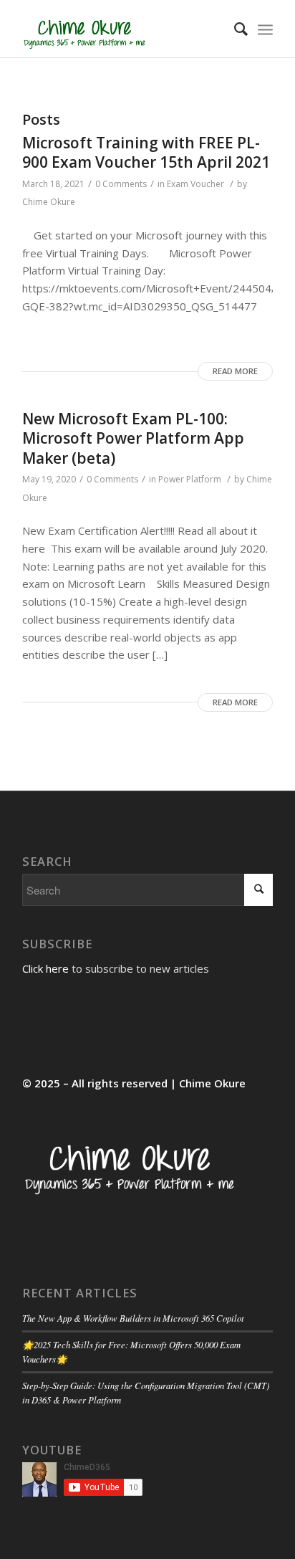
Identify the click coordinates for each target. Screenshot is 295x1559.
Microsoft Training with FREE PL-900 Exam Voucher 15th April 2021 (146, 152)
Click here (45, 968)
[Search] (234, 28)
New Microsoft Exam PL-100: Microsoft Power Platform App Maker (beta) (133, 438)
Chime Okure (48, 202)
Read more (235, 371)
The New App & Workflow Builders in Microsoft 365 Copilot (133, 1318)
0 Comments (121, 184)
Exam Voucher (195, 184)
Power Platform (189, 479)
